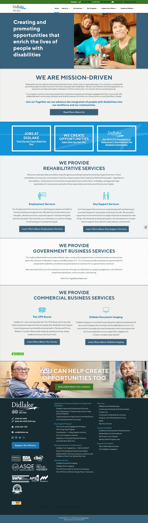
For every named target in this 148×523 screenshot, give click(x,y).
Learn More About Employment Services (42, 229)
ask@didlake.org (21, 432)
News (101, 421)
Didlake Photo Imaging (65, 466)
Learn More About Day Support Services (106, 229)
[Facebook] (13, 438)
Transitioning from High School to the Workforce (74, 417)
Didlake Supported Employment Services (72, 408)
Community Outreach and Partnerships (114, 409)
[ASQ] (33, 470)
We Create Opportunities (109, 446)
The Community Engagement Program (71, 427)
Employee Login (130, 2)
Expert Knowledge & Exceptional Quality (72, 451)
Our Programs (91, 8)
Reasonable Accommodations (110, 433)
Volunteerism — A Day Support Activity (71, 432)
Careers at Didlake (127, 8)
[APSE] (34, 481)
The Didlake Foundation (108, 449)
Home (57, 8)
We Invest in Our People (108, 436)
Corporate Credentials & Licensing (112, 415)
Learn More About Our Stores (42, 342)
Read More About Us (74, 112)
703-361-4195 (86, 2)
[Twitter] (20, 438)
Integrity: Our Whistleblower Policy (112, 418)
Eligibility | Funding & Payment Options (71, 438)
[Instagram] (24, 438)
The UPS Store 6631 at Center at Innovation (72, 469)
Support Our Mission (108, 8)
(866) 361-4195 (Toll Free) (25, 421)
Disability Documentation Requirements (114, 431)
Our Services (77, 8)
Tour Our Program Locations (67, 435)
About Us (65, 8)
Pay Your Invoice (105, 424)
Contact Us (118, 2)
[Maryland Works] (45, 481)
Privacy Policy (85, 518)
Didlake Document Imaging (66, 463)
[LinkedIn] (16, 438)
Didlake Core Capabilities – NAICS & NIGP (72, 448)
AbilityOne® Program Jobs (109, 439)
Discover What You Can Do (74, 387)
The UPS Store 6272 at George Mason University (74, 472)
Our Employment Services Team (68, 420)
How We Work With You (65, 441)
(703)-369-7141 (21, 427)
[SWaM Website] (20, 481)
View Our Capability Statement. (74, 278)
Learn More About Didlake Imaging (106, 342)
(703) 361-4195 (21, 418)
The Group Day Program (65, 429)
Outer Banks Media (79, 520)
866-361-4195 (105, 2)
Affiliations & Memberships (109, 406)
